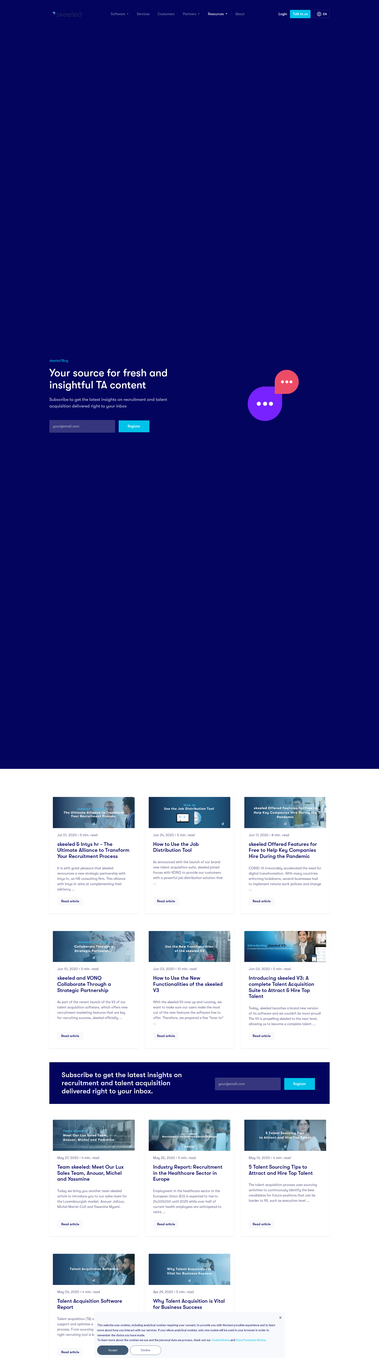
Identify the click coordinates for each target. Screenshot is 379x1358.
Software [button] (118, 14)
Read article (70, 901)
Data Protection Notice (250, 1340)
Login (283, 14)
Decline (145, 1350)
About (240, 14)
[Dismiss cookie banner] (280, 1317)
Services (143, 14)
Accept (112, 1350)
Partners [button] (190, 14)
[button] (322, 14)
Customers (166, 14)
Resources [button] (216, 14)
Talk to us (300, 14)
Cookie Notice (220, 1340)
